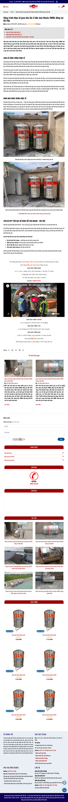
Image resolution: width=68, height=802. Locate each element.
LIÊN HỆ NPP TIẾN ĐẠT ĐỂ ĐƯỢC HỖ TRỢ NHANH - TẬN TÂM (20, 37)
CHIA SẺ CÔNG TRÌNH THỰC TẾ (13, 32)
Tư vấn (11, 12)
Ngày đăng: (7, 24)
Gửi (61, 439)
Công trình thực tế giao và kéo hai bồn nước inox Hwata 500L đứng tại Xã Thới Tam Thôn (19, 592)
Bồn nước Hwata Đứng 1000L (49, 675)
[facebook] (57, 1)
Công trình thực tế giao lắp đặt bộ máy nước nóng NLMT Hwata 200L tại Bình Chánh (18, 567)
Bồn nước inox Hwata (9, 456)
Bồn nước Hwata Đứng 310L (18, 635)
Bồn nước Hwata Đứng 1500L (19, 715)
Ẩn (11, 29)
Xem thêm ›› (7, 404)
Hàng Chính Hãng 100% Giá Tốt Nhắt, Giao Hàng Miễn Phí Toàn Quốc (39, 1)
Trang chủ (5, 12)
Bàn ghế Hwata (8, 453)
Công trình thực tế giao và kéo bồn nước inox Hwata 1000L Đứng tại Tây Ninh (49, 380)
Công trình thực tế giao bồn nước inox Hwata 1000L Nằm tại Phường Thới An (49, 567)
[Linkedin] (16, 350)
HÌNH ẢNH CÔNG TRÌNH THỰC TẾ (14, 35)
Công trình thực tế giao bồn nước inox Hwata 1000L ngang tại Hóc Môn (49, 592)
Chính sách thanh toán (41, 761)
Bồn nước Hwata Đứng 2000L (49, 715)
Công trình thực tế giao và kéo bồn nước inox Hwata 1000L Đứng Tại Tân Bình (18, 380)
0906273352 (18, 1)
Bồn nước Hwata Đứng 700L (18, 675)
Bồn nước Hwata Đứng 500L (49, 635)
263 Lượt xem (22, 24)
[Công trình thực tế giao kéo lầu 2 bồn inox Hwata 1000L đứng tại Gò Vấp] (34, 6)
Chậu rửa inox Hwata (9, 460)
